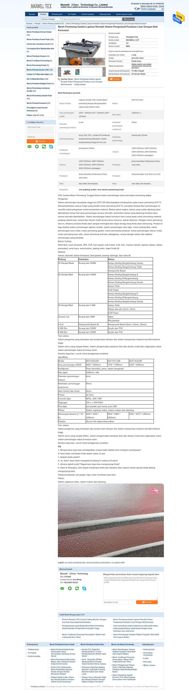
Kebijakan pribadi (38, 687)
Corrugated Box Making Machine (40, 49)
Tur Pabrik (72, 14)
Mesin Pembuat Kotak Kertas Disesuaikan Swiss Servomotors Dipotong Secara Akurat (63, 652)
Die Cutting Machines (36, 79)
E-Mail (146, 658)
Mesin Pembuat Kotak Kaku (38, 39)
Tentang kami (57, 14)
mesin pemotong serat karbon (98, 563)
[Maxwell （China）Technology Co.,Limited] (43, 6)
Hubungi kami (105, 14)
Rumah (32, 14)
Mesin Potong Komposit (37, 103)
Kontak (42, 141)
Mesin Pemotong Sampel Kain (39, 96)
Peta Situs (147, 662)
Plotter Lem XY (33, 115)
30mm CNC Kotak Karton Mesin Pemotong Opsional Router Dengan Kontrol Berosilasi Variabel (61, 670)
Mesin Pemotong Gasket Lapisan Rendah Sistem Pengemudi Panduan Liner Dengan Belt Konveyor (81, 81)
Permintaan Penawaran (148, 654)
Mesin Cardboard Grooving (38, 61)
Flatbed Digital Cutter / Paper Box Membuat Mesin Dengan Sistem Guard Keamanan (62, 679)
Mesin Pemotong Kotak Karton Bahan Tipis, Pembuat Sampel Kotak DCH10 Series (63, 661)
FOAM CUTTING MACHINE (38, 74)
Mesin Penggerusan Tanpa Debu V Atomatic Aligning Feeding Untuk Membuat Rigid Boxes (125, 668)
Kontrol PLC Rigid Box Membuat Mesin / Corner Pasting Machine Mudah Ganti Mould (94, 652)
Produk (43, 14)
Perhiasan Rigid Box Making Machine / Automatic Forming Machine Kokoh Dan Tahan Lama (93, 670)
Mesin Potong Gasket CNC (53, 24)
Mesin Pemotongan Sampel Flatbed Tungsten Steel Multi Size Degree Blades (124, 651)
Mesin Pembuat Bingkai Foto (39, 84)
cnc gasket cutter (118, 563)
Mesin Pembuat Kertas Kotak (39, 32)
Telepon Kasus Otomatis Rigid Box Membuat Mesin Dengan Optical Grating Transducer (94, 679)
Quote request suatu (149, 6)
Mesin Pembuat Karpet (36, 56)
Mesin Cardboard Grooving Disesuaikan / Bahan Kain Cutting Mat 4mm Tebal (123, 659)
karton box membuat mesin (38, 44)
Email (161, 6)
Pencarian (130, 19)
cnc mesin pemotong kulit (75, 563)
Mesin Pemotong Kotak (36, 65)
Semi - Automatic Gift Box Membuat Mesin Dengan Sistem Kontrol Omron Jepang (94, 661)
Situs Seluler (150, 665)
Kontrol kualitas (88, 14)
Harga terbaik (80, 84)
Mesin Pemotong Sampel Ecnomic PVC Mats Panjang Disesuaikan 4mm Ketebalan (124, 677)
